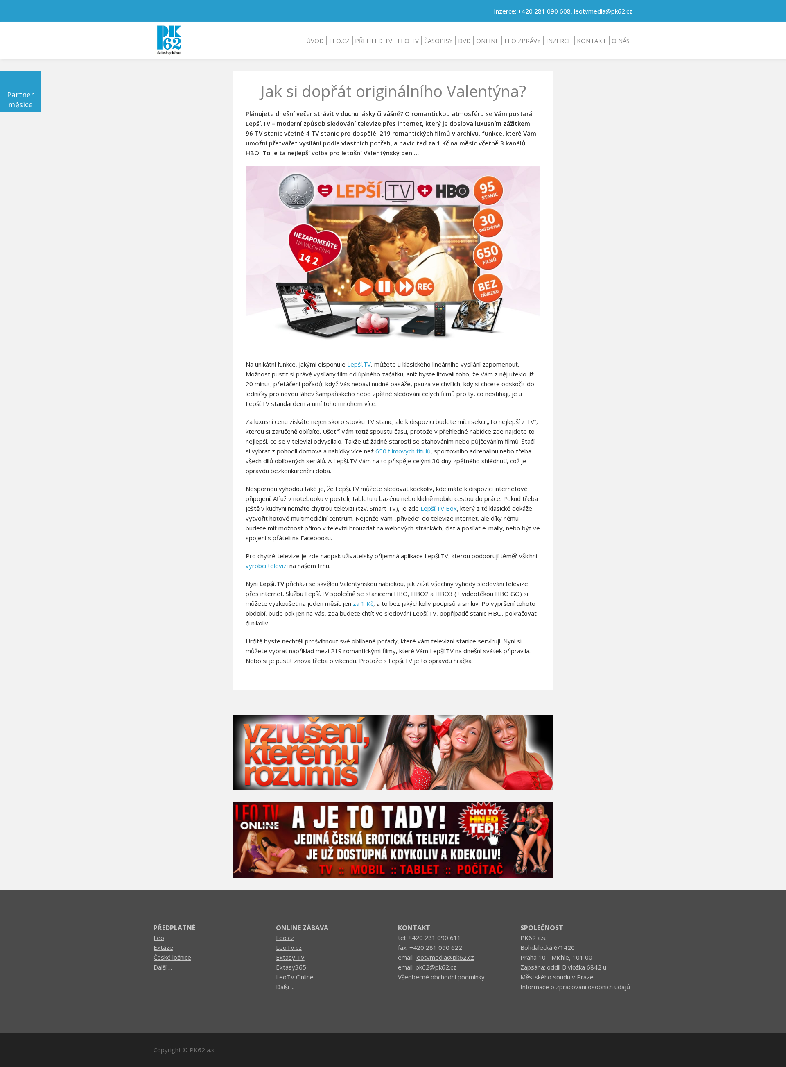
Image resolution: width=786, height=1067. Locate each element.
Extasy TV (290, 957)
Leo (159, 937)
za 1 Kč (363, 603)
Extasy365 (291, 967)
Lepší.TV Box (438, 508)
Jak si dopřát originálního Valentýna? (393, 91)
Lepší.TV (359, 364)
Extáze (163, 947)
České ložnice (172, 957)
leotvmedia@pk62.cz (603, 11)
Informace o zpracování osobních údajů (575, 987)
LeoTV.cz (289, 947)
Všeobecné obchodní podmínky (441, 977)
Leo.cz (285, 937)
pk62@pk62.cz (436, 967)
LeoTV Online (295, 977)
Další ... (163, 967)
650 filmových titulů (403, 451)
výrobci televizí (267, 566)
